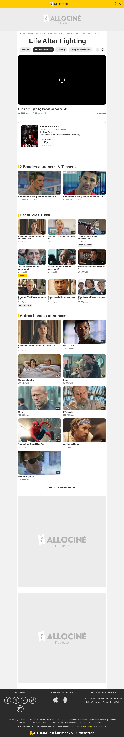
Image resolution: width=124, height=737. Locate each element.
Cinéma (30, 33)
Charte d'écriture (56, 723)
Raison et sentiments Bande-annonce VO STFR (31, 237)
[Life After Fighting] (29, 136)
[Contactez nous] (20, 708)
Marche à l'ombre (26, 380)
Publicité (50, 720)
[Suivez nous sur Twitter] (16, 700)
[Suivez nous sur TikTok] (33, 700)
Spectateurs (46, 139)
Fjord (65, 380)
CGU (59, 720)
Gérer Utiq (90, 723)
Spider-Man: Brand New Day (31, 444)
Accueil (22, 33)
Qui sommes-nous (24, 720)
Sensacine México (112, 702)
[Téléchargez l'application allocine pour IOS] (57, 699)
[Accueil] (59, 4)
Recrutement (39, 720)
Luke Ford (75, 135)
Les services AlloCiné (74, 723)
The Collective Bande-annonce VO (88, 237)
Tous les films (40, 33)
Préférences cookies (97, 720)
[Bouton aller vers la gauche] (97, 50)
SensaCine (102, 698)
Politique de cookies (78, 720)
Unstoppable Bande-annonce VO (61, 298)
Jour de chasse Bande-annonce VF (28, 268)
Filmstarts (90, 698)
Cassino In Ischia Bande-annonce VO (59, 268)
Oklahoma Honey (71, 444)
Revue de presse (40, 723)
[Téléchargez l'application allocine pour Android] (66, 699)
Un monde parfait (26, 476)
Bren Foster (48, 132)
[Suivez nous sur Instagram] (25, 700)
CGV (66, 720)
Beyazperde (116, 698)
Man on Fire (68, 345)
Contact (11, 720)
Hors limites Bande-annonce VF (91, 268)
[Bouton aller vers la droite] (102, 50)
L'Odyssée (68, 412)
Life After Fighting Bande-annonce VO (83, 196)
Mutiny (21, 412)
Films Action (51, 33)
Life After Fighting (64, 33)
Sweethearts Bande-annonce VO (61, 237)
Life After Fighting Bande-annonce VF (37, 196)
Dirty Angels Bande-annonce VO (91, 298)
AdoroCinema (93, 702)
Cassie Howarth (63, 135)
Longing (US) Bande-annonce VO (32, 298)
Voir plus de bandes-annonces (62, 487)
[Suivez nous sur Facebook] (8, 700)
